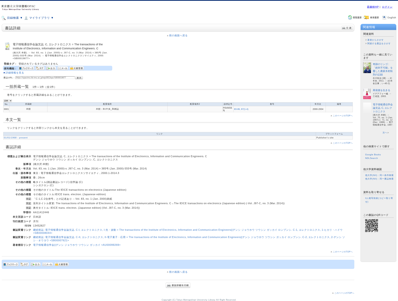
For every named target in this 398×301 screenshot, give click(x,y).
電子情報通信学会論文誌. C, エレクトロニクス (383, 108)
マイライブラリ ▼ (41, 17)
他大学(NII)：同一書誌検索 (379, 178)
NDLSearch (371, 158)
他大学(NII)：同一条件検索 (379, 175)
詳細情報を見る (15, 72)
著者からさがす (375, 40)
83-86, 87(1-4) (241, 109)
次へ (385, 132)
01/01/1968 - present (16, 137)
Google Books (373, 154)
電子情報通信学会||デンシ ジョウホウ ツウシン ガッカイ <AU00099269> (77, 245)
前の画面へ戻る (178, 35)
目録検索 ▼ (14, 17)
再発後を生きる (381, 90)
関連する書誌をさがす (379, 43)
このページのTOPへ (343, 116)
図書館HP (373, 7)
